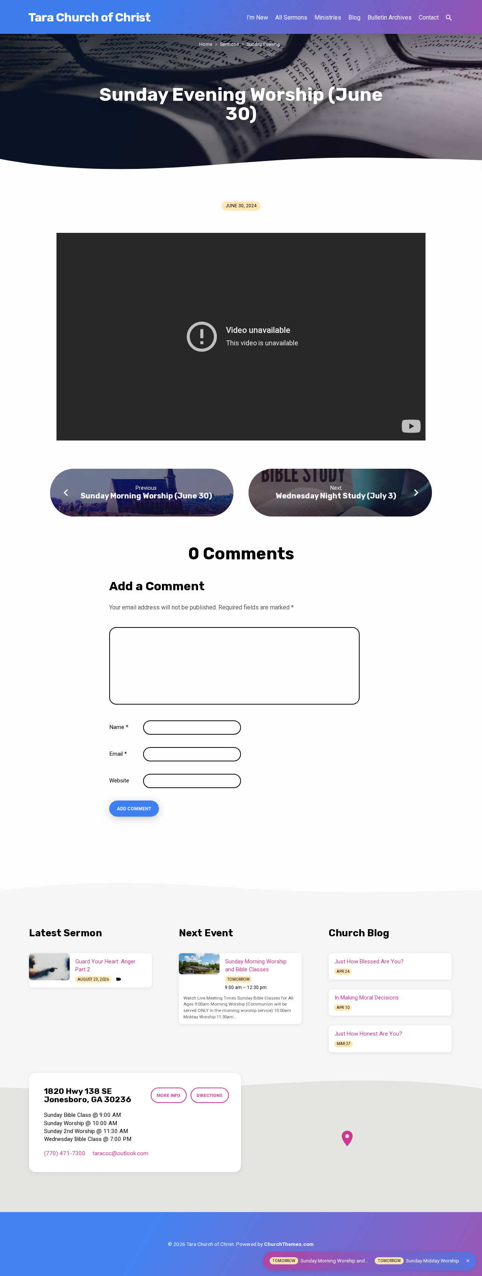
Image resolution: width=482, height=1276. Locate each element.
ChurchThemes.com (289, 1244)
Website (119, 780)
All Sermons (291, 17)
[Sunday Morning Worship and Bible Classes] (199, 963)
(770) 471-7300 (64, 1153)
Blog (354, 17)
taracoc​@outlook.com (120, 1153)
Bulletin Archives (390, 17)
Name (118, 727)
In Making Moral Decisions (366, 997)
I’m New (257, 17)
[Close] (467, 1261)
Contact (429, 17)
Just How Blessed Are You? (369, 961)
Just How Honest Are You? (368, 1033)
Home (205, 44)
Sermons (229, 44)
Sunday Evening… (265, 44)
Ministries (327, 17)
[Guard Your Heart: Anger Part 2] (49, 966)
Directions (210, 1095)
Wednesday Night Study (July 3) (336, 495)
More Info (168, 1095)
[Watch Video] (119, 979)
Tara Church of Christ (89, 17)
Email (118, 753)
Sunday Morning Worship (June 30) (146, 495)
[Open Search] (449, 18)
